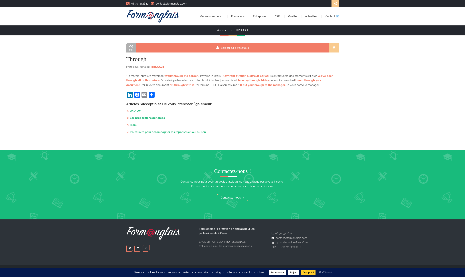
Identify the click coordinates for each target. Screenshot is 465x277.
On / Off (135, 110)
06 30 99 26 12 (139, 3)
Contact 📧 (332, 16)
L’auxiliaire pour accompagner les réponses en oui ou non (168, 132)
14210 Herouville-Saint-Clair (292, 242)
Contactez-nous (231, 197)
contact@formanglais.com (171, 3)
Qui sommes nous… (211, 16)
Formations (238, 16)
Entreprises (260, 16)
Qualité (292, 16)
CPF (277, 16)
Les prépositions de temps (147, 118)
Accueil (222, 30)
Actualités (311, 16)
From (133, 125)
